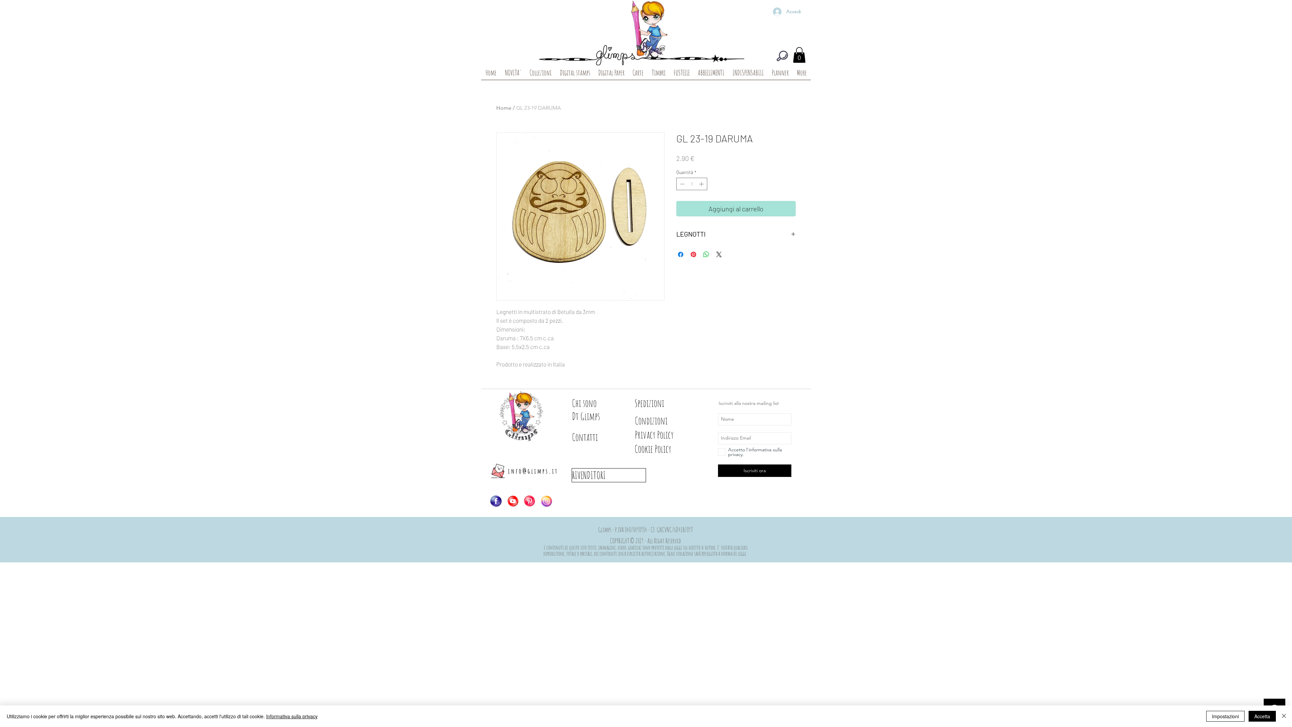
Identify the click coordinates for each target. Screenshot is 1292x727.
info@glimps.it (533, 471)
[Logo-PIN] (529, 501)
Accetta (1262, 716)
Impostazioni (1225, 716)
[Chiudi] (1284, 716)
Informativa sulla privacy (292, 716)
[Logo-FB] (496, 501)
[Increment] (702, 184)
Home (503, 108)
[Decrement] (681, 184)
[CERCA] (782, 56)
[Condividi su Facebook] (681, 254)
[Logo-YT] (512, 501)
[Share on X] (719, 254)
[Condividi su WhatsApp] (706, 254)
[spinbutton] (692, 184)
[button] (799, 55)
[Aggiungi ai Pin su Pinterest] (693, 254)
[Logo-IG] (546, 501)
